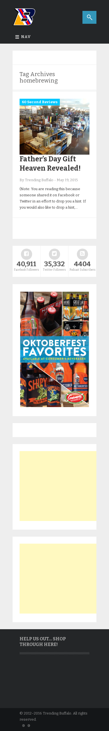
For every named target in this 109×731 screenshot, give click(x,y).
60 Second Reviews (40, 102)
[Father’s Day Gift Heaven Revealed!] (54, 153)
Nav (26, 36)
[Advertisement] (61, 486)
